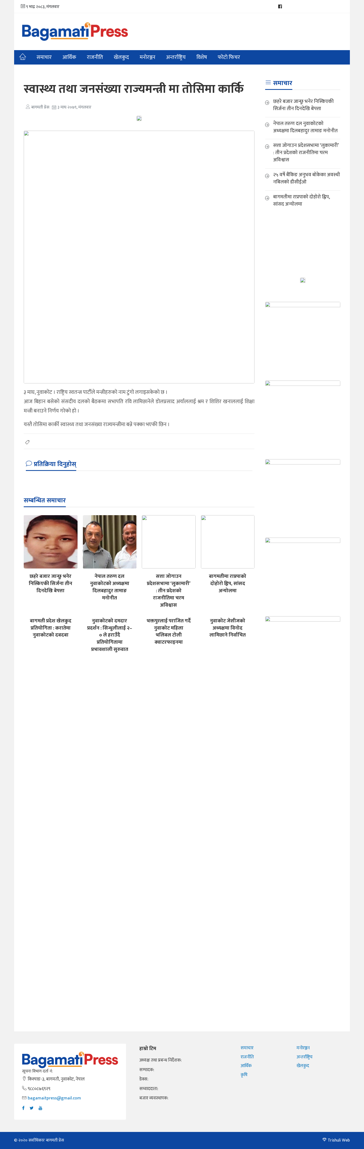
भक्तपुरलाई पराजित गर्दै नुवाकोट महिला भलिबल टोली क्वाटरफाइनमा (169, 631)
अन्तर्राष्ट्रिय (176, 57)
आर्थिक (69, 57)
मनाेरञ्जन (147, 57)
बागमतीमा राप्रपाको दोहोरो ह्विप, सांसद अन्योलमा (227, 583)
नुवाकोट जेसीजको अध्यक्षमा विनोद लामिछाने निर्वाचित (227, 627)
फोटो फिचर (229, 57)
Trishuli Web (339, 1140)
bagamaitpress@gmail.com (54, 1098)
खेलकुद (121, 57)
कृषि (244, 1075)
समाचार (44, 57)
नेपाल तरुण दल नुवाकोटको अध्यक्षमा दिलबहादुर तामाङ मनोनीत (109, 587)
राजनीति (95, 57)
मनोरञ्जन (303, 1048)
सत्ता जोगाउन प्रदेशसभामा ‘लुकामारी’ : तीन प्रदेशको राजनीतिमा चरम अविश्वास (169, 590)
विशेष (201, 57)
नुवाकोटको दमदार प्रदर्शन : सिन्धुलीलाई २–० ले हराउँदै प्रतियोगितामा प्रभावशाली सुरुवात (109, 635)
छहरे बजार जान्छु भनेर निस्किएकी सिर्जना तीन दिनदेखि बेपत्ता (50, 583)
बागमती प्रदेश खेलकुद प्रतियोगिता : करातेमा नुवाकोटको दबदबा (50, 627)
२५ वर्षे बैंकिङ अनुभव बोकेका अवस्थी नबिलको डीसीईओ (306, 178)
